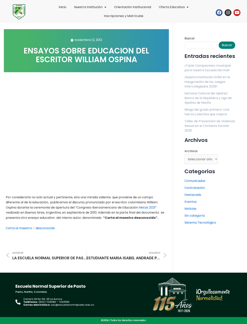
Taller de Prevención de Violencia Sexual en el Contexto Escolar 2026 (209, 126)
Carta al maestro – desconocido (30, 228)
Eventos (190, 201)
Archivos (191, 151)
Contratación (194, 188)
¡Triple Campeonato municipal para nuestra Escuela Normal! (207, 67)
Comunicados (194, 181)
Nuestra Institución (88, 7)
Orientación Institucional (132, 7)
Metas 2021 (147, 207)
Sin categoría (194, 215)
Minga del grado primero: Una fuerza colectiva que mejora (206, 111)
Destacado (192, 195)
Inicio (62, 7)
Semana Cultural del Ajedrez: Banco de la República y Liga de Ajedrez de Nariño (208, 98)
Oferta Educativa (172, 7)
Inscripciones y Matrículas (123, 16)
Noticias (190, 208)
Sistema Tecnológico (200, 222)
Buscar (189, 38)
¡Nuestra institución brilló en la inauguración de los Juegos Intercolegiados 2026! (207, 82)
